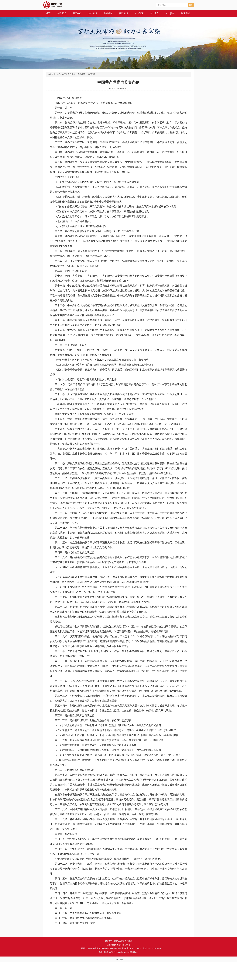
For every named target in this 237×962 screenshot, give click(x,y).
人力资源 (139, 13)
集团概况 (61, 13)
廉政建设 (123, 13)
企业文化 (154, 13)
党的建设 (92, 13)
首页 (48, 13)
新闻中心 (77, 13)
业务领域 (108, 13)
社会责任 (170, 13)
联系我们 (185, 13)
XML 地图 (118, 959)
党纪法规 (91, 74)
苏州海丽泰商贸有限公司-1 (118, 945)
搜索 (190, 5)
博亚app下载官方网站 (66, 74)
